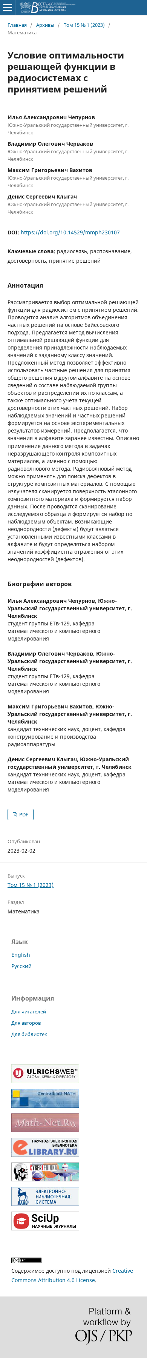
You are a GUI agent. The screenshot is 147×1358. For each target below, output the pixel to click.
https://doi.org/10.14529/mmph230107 (70, 232)
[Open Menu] (7, 7)
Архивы (45, 25)
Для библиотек (29, 1034)
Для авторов (26, 1022)
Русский (21, 966)
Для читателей (28, 1011)
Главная (17, 25)
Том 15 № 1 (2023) (84, 25)
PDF (23, 814)
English (20, 954)
